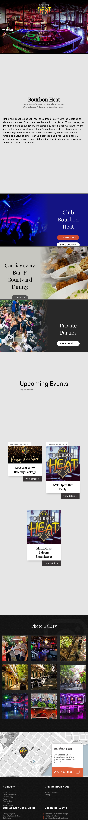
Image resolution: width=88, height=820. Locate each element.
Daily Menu (7, 818)
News (5, 799)
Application (7, 801)
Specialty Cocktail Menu (11, 816)
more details (67, 244)
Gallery (47, 795)
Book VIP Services (51, 792)
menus (19, 297)
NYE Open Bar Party (52, 816)
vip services (67, 237)
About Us (6, 792)
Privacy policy (8, 805)
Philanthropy (8, 797)
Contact (6, 803)
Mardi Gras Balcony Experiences (56, 818)
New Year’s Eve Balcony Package (56, 814)
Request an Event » (27, 389)
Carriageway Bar (9, 814)
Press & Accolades (9, 795)
